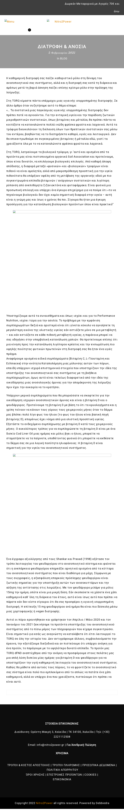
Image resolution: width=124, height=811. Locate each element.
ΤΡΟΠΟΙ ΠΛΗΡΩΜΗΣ (66, 765)
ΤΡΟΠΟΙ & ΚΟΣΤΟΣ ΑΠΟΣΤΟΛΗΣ (28, 765)
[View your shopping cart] (27, 31)
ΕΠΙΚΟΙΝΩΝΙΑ (62, 779)
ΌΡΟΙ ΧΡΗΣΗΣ (35, 774)
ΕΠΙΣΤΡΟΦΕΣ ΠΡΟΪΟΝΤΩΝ (64, 774)
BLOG (63, 58)
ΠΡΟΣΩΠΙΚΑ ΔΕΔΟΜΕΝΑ (98, 765)
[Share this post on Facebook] (59, 699)
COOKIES (90, 774)
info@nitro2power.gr (50, 744)
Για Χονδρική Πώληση (81, 744)
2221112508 (62, 736)
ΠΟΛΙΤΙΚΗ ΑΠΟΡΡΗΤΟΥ (62, 769)
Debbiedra (102, 803)
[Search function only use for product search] (16, 31)
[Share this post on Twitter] (65, 699)
